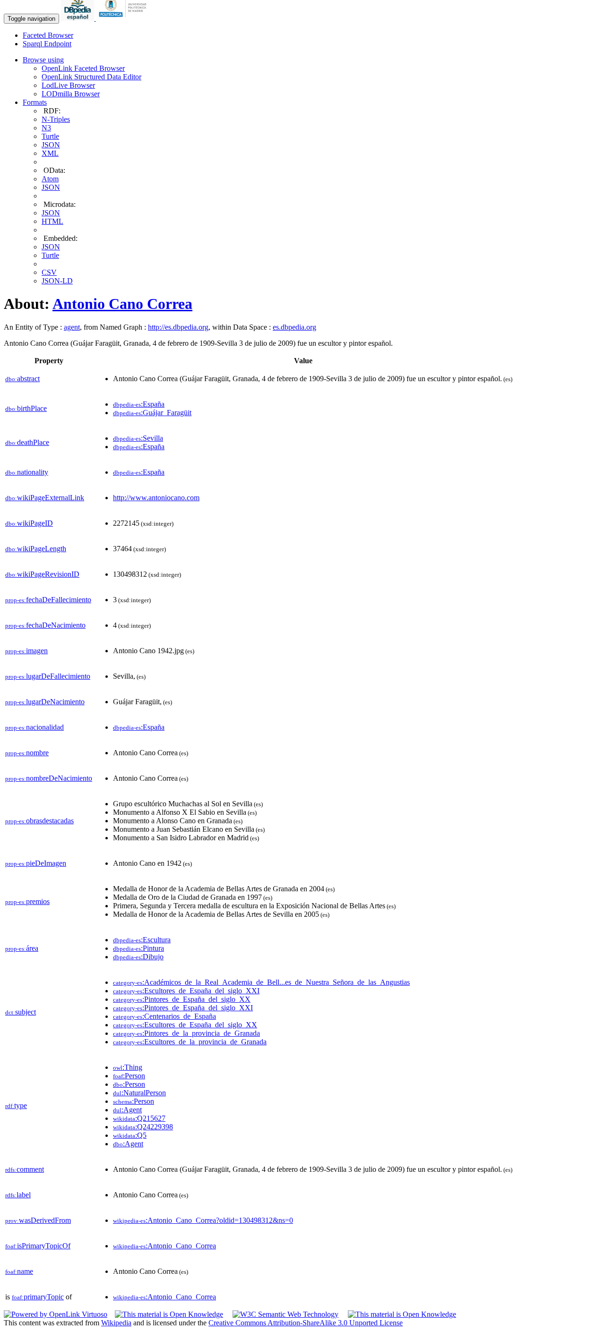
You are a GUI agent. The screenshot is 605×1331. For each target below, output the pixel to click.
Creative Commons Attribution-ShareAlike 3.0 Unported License (305, 1323)
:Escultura (142, 940)
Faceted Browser (48, 35)
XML (50, 153)
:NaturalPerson (139, 1093)
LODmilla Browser (71, 94)
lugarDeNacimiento (45, 702)
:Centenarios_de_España (164, 1016)
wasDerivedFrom (38, 1220)
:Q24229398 (143, 1127)
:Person (129, 1076)
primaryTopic (38, 1297)
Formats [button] (35, 102)
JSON (51, 145)
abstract (22, 379)
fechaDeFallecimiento (48, 600)
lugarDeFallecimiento (47, 676)
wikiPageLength (35, 549)
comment (24, 1169)
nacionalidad (34, 727)
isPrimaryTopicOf (37, 1246)
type (16, 1105)
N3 (46, 128)
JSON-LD (57, 281)
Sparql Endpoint (47, 44)
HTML (52, 221)
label (18, 1195)
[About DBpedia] (78, 18)
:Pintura (138, 948)
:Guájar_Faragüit (152, 413)
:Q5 (130, 1135)
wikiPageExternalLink (44, 498)
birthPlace (26, 408)
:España (138, 404)
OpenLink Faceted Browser (83, 68)
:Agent (127, 1110)
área (21, 948)
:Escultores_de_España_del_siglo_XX (185, 1025)
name (19, 1271)
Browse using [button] (43, 60)
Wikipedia (116, 1323)
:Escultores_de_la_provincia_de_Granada (190, 1042)
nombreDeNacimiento (48, 778)
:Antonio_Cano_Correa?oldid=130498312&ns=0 (203, 1220)
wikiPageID (29, 523)
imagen (26, 651)
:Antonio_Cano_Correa (164, 1246)
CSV (49, 272)
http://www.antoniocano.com (156, 498)
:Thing (127, 1067)
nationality (26, 472)
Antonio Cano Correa (122, 303)
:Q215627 (139, 1118)
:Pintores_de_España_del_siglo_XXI (183, 1008)
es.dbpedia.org (294, 327)
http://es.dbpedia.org (178, 327)
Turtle (50, 136)
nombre (27, 753)
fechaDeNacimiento (45, 625)
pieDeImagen (35, 863)
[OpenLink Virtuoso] (55, 1314)
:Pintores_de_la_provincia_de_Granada (186, 1033)
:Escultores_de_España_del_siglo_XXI (186, 991)
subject (20, 1012)
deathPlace (27, 442)
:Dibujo (138, 957)
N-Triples (56, 119)
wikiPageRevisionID (42, 574)
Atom (50, 179)
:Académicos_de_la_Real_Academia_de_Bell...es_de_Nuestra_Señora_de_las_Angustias (261, 982)
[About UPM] (124, 18)
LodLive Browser (68, 85)
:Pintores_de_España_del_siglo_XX (182, 999)
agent (72, 327)
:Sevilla (138, 438)
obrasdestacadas (39, 821)
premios (27, 901)
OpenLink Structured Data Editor (91, 77)
